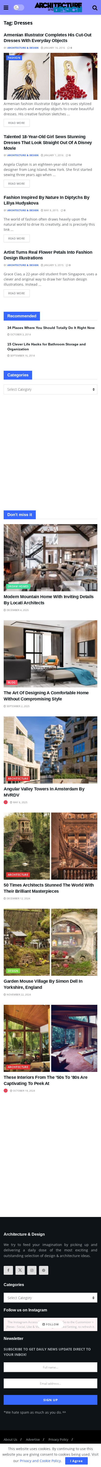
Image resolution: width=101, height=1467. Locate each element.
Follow (52, 1324)
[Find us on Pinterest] (43, 1270)
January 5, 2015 (53, 265)
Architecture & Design (22, 47)
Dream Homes (18, 586)
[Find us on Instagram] (32, 1270)
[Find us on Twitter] (20, 1270)
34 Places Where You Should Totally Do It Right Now (51, 328)
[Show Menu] (6, 7)
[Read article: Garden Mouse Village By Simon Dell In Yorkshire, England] (50, 942)
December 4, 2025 (17, 610)
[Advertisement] (50, 452)
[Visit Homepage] (58, 7)
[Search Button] (94, 7)
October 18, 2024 (23, 1090)
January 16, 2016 (54, 47)
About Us (10, 1439)
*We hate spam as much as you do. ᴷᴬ (35, 1412)
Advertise (33, 1439)
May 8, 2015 (50, 210)
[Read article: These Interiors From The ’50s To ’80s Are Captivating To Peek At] (50, 1038)
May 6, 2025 (19, 802)
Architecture (18, 778)
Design (13, 971)
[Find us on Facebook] (8, 1270)
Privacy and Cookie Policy (40, 1460)
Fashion (14, 57)
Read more (19, 122)
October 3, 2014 (20, 334)
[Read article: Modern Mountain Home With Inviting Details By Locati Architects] (50, 557)
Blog (12, 682)
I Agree (76, 1461)
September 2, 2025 (18, 706)
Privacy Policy (58, 1439)
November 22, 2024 (18, 994)
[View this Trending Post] (6, 802)
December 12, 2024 (18, 898)
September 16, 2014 (22, 355)
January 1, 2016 (53, 155)
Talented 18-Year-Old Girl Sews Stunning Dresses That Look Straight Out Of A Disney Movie (48, 142)
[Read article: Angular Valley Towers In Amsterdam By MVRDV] (50, 750)
